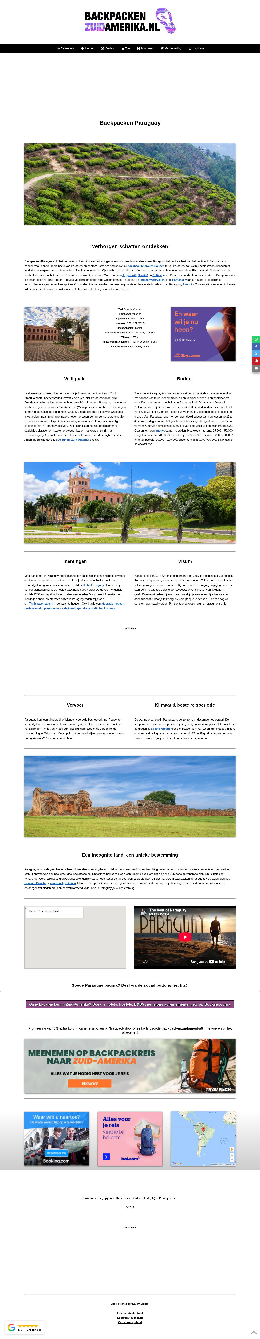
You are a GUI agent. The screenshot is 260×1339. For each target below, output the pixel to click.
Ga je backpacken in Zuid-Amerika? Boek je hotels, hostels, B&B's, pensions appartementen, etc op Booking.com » (130, 1004)
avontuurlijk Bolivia (63, 883)
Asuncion (189, 284)
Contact (88, 1198)
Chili (86, 585)
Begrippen (105, 1198)
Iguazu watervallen (152, 279)
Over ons (122, 1198)
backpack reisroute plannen (146, 265)
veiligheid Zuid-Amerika (73, 439)
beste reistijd (161, 728)
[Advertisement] (130, 91)
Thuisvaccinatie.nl (41, 603)
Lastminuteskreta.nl (130, 1313)
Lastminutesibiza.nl (130, 1317)
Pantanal (178, 279)
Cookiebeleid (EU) (143, 1198)
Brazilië (143, 275)
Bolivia (157, 275)
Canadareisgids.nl (130, 1322)
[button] (25, 1327)
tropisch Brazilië (35, 883)
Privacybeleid (168, 1198)
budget (160, 430)
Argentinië (129, 275)
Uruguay (98, 585)
